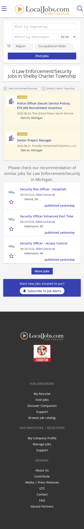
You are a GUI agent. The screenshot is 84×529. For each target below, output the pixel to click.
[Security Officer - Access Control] (11, 246)
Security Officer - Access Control (43, 243)
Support (42, 412)
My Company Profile (42, 438)
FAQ (42, 500)
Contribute (42, 476)
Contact (42, 494)
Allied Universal (45, 195)
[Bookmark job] (11, 201)
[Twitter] (32, 371)
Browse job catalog (42, 418)
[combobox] (44, 26)
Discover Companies (42, 406)
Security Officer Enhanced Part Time (46, 216)
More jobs (42, 271)
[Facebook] (25, 371)
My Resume (42, 394)
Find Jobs (42, 400)
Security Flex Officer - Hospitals (43, 189)
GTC (42, 488)
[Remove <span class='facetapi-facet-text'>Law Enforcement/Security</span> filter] (5, 88)
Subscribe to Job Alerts (44, 291)
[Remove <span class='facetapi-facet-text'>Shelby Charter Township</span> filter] (44, 88)
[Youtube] (46, 371)
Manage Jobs (42, 444)
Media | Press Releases (42, 482)
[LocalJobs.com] (42, 9)
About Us (42, 470)
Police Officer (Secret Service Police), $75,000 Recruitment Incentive (43, 105)
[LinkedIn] (39, 371)
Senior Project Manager (34, 140)
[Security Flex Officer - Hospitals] (11, 192)
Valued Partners (42, 506)
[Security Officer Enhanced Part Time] (11, 219)
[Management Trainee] (11, 101)
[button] (10, 46)
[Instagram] (53, 371)
